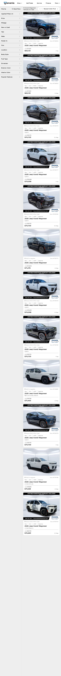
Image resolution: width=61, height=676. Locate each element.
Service (39, 3)
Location (4, 50)
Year (2, 32)
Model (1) (4, 41)
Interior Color (5, 72)
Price (3, 18)
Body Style (4, 54)
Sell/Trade (29, 3)
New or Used (5, 27)
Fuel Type (4, 59)
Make (3, 36)
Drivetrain (4, 63)
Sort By (41, 8)
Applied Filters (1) (7, 13)
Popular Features (6, 77)
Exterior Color (6, 68)
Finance (48, 3)
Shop (18, 3)
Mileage (3, 23)
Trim (2, 45)
